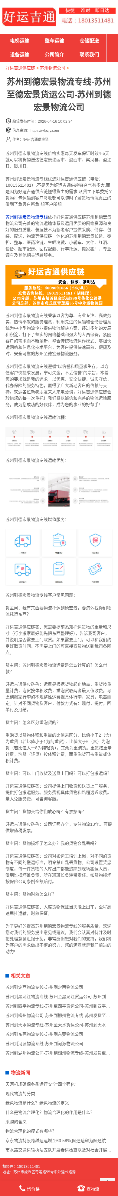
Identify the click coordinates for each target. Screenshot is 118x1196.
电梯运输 (19, 40)
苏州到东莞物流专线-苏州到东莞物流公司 (44, 1034)
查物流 (93, 1189)
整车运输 (54, 40)
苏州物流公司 (52, 67)
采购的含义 (16, 1121)
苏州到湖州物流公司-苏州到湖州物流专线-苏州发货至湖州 (59, 1053)
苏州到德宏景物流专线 (26, 217)
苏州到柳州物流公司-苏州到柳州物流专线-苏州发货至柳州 (59, 1015)
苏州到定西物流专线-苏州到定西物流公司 (44, 987)
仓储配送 (89, 40)
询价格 (33, 1189)
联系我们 (89, 54)
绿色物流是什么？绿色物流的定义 (37, 1103)
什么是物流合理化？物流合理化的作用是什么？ (49, 1112)
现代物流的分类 (20, 1093)
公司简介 (54, 54)
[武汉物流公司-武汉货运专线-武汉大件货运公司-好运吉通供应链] (29, 17)
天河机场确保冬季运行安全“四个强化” (40, 1084)
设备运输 (19, 54)
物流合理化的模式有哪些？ (30, 1131)
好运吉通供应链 (20, 67)
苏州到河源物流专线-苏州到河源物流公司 (44, 1043)
